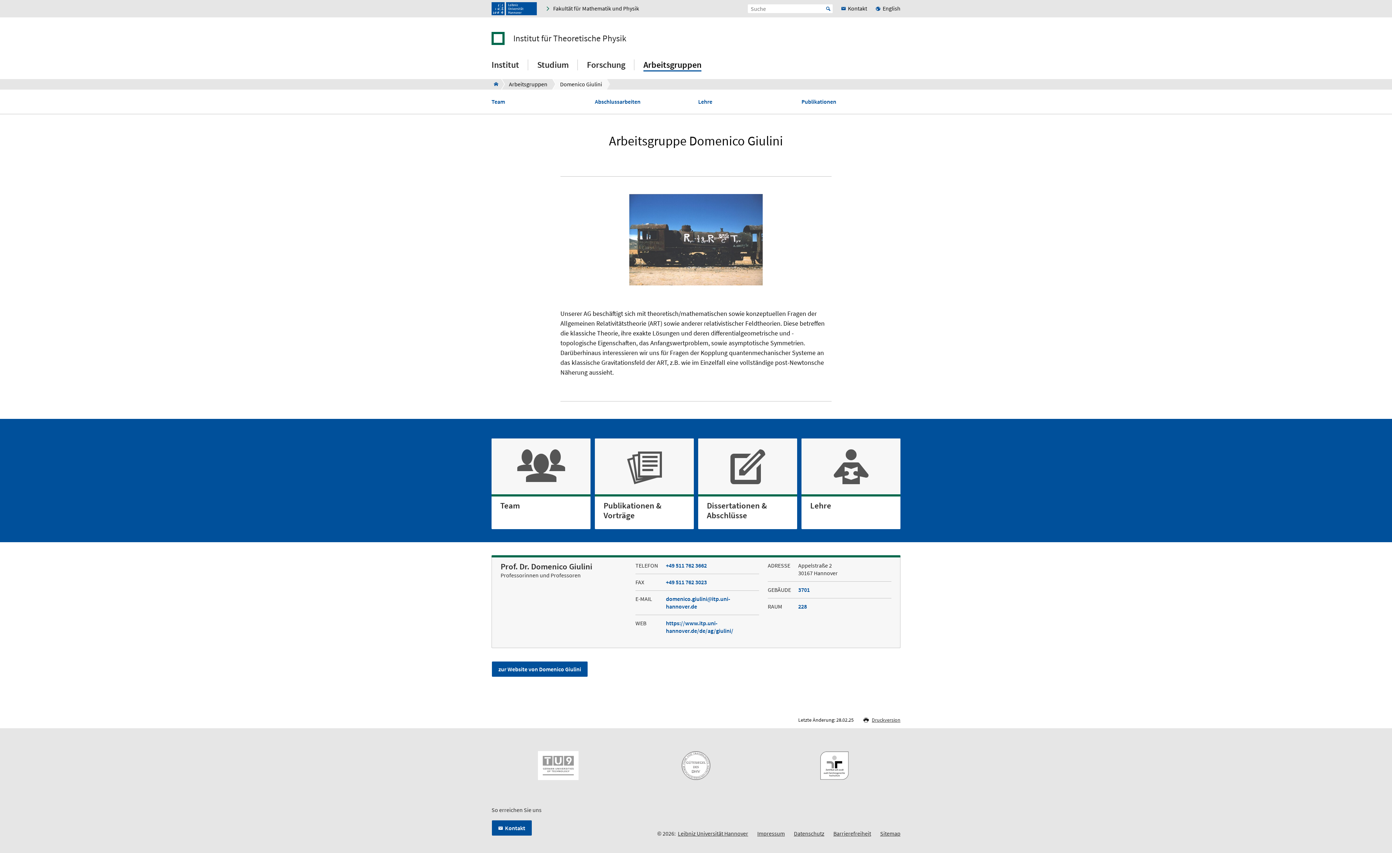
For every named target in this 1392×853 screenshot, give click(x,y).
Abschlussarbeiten (618, 101)
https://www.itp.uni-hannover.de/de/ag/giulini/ (699, 626)
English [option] (891, 8)
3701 (804, 589)
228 (802, 606)
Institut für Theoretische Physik (569, 38)
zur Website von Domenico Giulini (539, 669)
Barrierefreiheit (852, 833)
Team (498, 101)
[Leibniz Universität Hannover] (514, 8)
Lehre (705, 101)
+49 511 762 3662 (686, 565)
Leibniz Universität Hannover (713, 833)
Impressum (771, 833)
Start (828, 8)
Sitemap (890, 833)
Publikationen (818, 101)
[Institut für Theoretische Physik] (494, 84)
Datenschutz (809, 833)
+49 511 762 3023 (686, 582)
